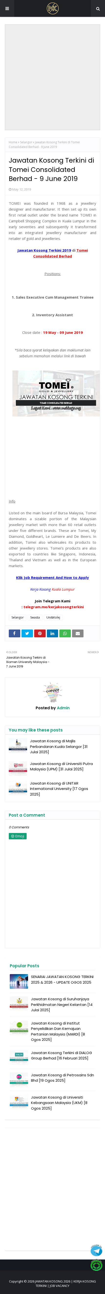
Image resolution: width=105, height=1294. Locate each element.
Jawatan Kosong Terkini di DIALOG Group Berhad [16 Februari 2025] (61, 1055)
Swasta (35, 617)
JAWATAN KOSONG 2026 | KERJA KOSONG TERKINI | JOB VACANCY (65, 1283)
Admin (63, 708)
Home (13, 142)
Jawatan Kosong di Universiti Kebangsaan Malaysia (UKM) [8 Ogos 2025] (59, 1103)
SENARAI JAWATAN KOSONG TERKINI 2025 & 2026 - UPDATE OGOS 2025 (62, 979)
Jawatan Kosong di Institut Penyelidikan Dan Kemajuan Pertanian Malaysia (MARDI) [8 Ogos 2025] (58, 1031)
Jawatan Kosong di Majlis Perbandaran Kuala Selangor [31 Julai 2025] (59, 746)
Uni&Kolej (53, 617)
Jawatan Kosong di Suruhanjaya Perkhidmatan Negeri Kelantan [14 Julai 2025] (62, 1004)
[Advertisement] (52, 77)
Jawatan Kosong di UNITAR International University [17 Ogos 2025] (59, 789)
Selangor (26, 142)
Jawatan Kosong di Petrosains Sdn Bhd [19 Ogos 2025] (62, 1077)
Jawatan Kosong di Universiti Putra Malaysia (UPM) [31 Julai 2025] (61, 766)
